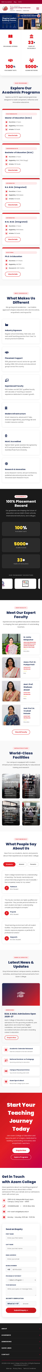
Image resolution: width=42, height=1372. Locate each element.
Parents (33, 864)
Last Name (9, 1244)
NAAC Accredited (7, 2)
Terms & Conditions (29, 1368)
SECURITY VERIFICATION (15, 1298)
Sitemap (9, 1368)
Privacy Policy (17, 1368)
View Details (13, 135)
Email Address (11, 1255)
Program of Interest (13, 1276)
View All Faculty (21, 732)
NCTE (20, 2)
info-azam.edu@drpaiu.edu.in (18, 1212)
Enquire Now (11, 1038)
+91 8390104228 (13, 1206)
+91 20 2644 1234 (29, 1206)
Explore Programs (21, 1157)
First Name (10, 1234)
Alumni (21, 864)
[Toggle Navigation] (37, 9)
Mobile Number (11, 1266)
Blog (15, 2)
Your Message (11, 1285)
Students (9, 864)
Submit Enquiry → (21, 1310)
